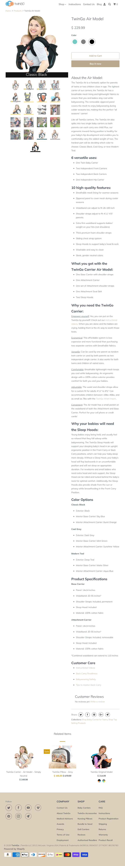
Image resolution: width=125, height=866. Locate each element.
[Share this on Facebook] (87, 714)
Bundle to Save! (85, 824)
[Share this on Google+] (100, 714)
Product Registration (108, 818)
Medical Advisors (65, 818)
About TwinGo (63, 813)
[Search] (110, 4)
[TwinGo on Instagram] (19, 816)
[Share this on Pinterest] (93, 714)
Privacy (60, 829)
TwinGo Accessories (87, 813)
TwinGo (15, 845)
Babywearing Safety (86, 679)
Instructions (75, 4)
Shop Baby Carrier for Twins (94, 719)
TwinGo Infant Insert (106, 398)
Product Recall (105, 840)
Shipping (103, 824)
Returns (102, 829)
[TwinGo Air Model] (36, 46)
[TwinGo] (14, 3)
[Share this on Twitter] (80, 714)
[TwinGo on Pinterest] (9, 816)
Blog (99, 4)
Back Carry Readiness (86, 673)
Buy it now (95, 63)
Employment (63, 840)
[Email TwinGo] (29, 816)
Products (17, 10)
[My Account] (105, 4)
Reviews (81, 834)
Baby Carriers (84, 808)
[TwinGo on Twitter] (9, 808)
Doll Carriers (83, 829)
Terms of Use (63, 834)
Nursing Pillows (85, 818)
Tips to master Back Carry (88, 685)
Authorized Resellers (87, 840)
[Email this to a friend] (107, 714)
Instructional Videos (85, 667)
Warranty (103, 834)
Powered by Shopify (14, 848)
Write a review (97, 701)
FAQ (101, 808)
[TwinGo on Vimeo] (39, 808)
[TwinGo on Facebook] (19, 808)
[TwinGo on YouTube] (29, 808)
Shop (62, 4)
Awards (60, 824)
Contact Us (89, 4)
